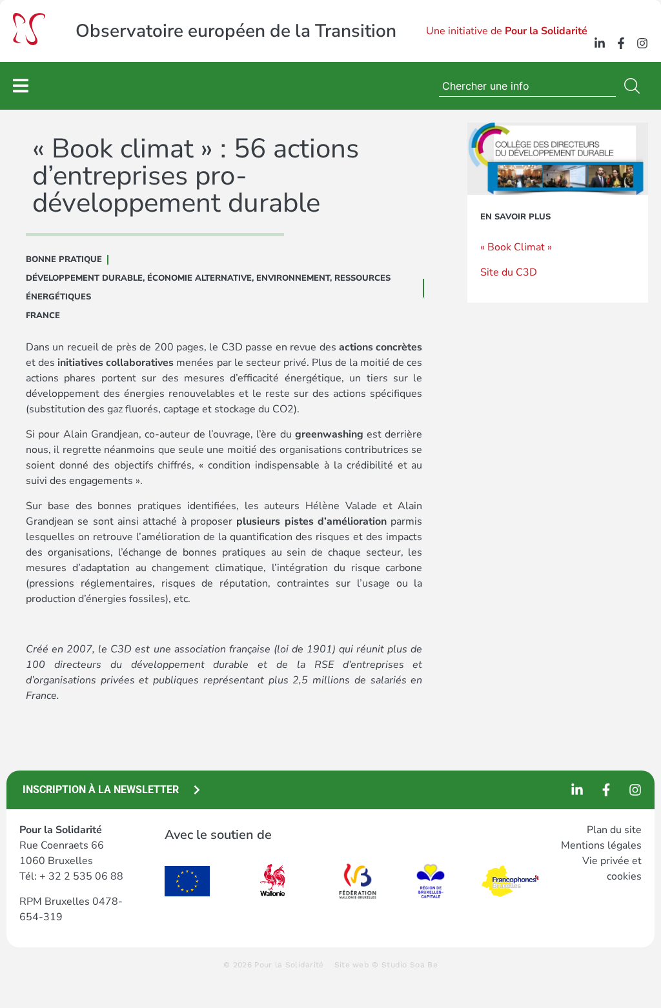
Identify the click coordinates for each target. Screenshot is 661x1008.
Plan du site (614, 830)
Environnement (293, 278)
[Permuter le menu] (20, 85)
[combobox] (527, 86)
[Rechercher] (634, 86)
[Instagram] (642, 43)
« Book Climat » (516, 247)
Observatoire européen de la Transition (236, 31)
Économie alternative (199, 278)
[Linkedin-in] (599, 43)
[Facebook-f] (621, 43)
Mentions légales (601, 845)
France (43, 315)
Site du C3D (508, 272)
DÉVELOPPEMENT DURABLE (84, 278)
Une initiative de (506, 31)
